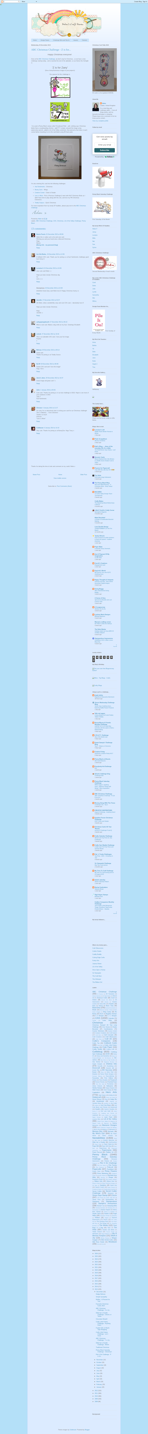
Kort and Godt (105, 1111)
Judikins (96, 1105)
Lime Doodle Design (101, 527)
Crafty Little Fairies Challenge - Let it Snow (102, 1333)
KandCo (97, 1109)
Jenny (94, 232)
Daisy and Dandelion (103, 1056)
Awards (75, 40)
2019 (96, 1273)
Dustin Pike (95, 1070)
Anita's (94, 1000)
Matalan (115, 1127)
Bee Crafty (109, 1009)
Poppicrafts (96, 1169)
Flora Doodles (103, 1080)
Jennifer (39, 300)
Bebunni (102, 1009)
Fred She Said (100, 1084)
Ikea (106, 1099)
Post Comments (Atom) (64, 486)
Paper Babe (98, 547)
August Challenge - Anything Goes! (105, 812)
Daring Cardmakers (101, 887)
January (99, 1387)
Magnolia (106, 1123)
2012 (96, 1390)
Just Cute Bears (106, 1105)
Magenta (112, 1121)
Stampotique (95, 1209)
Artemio (106, 1002)
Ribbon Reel (111, 1181)
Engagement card (100, 565)
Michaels (111, 1131)
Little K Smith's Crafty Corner (104, 510)
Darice (113, 1056)
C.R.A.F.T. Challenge (101, 735)
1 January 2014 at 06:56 (47, 390)
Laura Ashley (105, 1115)
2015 (96, 1284)
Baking (101, 1005)
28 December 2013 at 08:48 (49, 364)
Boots (101, 1013)
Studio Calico (96, 1213)
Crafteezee (39, 428)
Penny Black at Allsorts (102, 759)
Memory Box (97, 1131)
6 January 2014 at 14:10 (51, 428)
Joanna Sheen (96, 963)
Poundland (110, 1169)
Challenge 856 (99, 775)
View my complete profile (100, 121)
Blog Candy (107, 1012)
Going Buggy (99, 589)
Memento (112, 1129)
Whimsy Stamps (105, 1238)
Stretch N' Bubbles (109, 1211)
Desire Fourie (40, 234)
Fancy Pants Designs (107, 1074)
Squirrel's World (100, 570)
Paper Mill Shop (106, 1146)
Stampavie (95, 1201)
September (100, 1365)
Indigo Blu (113, 1099)
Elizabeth (95, 355)
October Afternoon (108, 1140)
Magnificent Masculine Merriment (104, 697)
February (99, 1384)
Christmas (60, 221)
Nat (93, 241)
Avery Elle (102, 1003)
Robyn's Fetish (96, 1183)
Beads (94, 1010)
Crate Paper (107, 1047)
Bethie (94, 345)
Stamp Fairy (96, 1199)
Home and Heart (110, 1097)
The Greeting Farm (102, 1221)
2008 (96, 1401)
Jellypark (112, 1101)
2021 (96, 1267)
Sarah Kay (113, 1185)
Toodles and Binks (108, 1229)
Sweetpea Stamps (105, 1215)
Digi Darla (103, 1060)
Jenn (93, 358)
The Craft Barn (97, 976)
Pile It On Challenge (108, 1163)
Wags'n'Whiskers (105, 1233)
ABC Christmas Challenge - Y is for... (103, 1339)
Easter (94, 1072)
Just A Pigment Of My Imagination (102, 555)
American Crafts (102, 998)
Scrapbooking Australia (109, 1189)
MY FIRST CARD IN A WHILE (103, 623)
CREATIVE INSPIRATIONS (103, 810)
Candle (94, 1020)
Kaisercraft (114, 1107)
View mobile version (60, 478)
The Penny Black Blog (102, 483)
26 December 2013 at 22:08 (54, 288)
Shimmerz (111, 1193)
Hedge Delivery (100, 1294)
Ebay (102, 1072)
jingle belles (99, 695)
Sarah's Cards (99, 1187)
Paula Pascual (97, 1152)
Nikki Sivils (97, 1140)
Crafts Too (95, 1043)
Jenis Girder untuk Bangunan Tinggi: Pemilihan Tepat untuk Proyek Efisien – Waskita (103, 907)
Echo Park (110, 1072)
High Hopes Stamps (101, 895)
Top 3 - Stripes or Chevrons (103, 746)
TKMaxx (97, 1217)
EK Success (107, 1070)
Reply (38, 248)
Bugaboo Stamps (111, 1014)
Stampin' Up (100, 1205)
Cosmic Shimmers (98, 1031)
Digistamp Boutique (109, 1061)
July (97, 1370)
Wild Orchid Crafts (107, 1240)
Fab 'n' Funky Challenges (103, 854)
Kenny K (94, 1111)
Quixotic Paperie (101, 1175)
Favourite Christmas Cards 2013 (102, 1305)
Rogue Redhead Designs (108, 1183)
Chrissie (39, 408)
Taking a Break (99, 889)
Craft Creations (97, 1037)
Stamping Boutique (100, 1207)
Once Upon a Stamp (98, 970)
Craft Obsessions (97, 948)
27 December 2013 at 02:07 (51, 300)
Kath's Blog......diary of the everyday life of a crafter (104, 447)
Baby (93, 1005)
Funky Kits (95, 960)
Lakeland (95, 1115)
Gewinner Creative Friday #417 (104, 753)
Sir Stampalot (96, 973)
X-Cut (98, 1244)
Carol (94, 282)
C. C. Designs (112, 1015)
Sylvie (94, 247)
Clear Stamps (106, 1027)
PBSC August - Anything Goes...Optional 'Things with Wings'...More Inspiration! (103, 786)
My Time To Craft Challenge (104, 871)
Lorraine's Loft (99, 430)
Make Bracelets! (100, 517)
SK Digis (94, 1185)
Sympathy (114, 1215)
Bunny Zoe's (39, 189)
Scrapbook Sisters (97, 1189)
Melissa (38, 350)
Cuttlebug (97, 1051)
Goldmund (73, 1430)
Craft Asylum (113, 1033)
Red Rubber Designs (111, 1179)
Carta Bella (107, 1020)
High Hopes (102, 1095)
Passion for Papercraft (102, 468)
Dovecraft (96, 1068)
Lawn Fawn (108, 1117)
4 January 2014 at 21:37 (50, 408)
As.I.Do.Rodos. (41, 254)
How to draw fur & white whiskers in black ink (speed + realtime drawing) (104, 539)
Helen (104, 103)
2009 (96, 1399)
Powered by (99, 157)
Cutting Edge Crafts (98, 957)
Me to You (97, 1129)
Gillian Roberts (97, 1086)
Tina (93, 367)
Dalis (94, 351)
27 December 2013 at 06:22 (58, 322)
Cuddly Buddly (97, 954)
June (98, 1373)
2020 (96, 1270)
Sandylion (103, 1185)
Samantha (95, 295)
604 (96, 768)
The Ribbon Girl (97, 982)
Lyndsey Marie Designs (102, 614)
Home (35, 40)
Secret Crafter (97, 1191)
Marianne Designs (109, 1125)
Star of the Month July (101, 737)
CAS (54, 221)
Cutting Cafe (110, 1049)
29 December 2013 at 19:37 (54, 378)
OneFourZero (113, 1142)
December (99, 1292)
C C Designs (99, 1015)
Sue (93, 244)
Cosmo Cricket (112, 1031)
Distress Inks (111, 1064)
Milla (93, 238)
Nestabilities (98, 1138)
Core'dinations (108, 1029)
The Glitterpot (96, 979)
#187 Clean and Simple (102, 821)
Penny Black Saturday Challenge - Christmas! (104, 1351)
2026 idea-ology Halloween (103, 477)
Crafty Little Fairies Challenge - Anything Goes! (103, 1323)
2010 (96, 1396)
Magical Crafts (96, 1123)
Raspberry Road (97, 1179)
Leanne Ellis (96, 1119)
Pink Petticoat (100, 1167)
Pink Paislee (113, 1165)
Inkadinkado (100, 1101)
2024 (96, 1259)
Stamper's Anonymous (107, 1203)
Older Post (83, 474)
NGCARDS (98, 492)
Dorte (94, 285)
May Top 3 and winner (101, 865)
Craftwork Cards (110, 1043)
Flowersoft (113, 1080)
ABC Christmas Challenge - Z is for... (103, 1309)
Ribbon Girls (98, 1181)
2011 (96, 1393)
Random (103, 1177)
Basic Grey (109, 1006)
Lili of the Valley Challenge (72, 221)
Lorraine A (39, 268)
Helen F (94, 229)
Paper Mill (95, 1146)
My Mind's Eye (98, 1133)
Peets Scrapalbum (101, 439)
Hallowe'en (109, 1086)
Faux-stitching (110, 1076)
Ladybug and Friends (107, 1113)
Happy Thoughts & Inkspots (104, 580)
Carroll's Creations (101, 563)
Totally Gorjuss (39, 202)
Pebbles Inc (110, 1152)
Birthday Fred (99, 896)
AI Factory (100, 994)
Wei (93, 298)
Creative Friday (100, 752)
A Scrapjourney (100, 607)
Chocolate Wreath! (101, 1319)
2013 (96, 1289)
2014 (96, 1286)
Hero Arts (111, 1092)
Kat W (38, 364)
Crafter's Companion (101, 1041)
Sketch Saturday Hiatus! (102, 881)
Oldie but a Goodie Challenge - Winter (102, 1343)
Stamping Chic (111, 1207)
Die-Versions (108, 1058)
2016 (96, 1281)
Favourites (95, 1078)
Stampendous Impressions (104, 638)
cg (93, 348)
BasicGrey (96, 1008)
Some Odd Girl (110, 1197)
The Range (103, 1223)
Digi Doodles (111, 1060)
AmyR (113, 997)
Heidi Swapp (107, 1090)
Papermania (106, 1150)
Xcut (103, 1244)
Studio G (107, 1213)
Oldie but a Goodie (98, 1142)
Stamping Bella (112, 1206)
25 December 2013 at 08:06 (54, 234)
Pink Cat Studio (101, 1165)
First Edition (108, 1078)
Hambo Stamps (97, 1088)
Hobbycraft (96, 1097)
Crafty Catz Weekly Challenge (104, 845)
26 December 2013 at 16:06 (52, 268)
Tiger (109, 1227)
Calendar (111, 1018)
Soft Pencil (100, 1197)
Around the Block (106, 999)
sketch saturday (100, 880)
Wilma (94, 301)
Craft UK (108, 1039)
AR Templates (110, 994)
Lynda (94, 292)
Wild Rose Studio (98, 1242)
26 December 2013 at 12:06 (55, 254)
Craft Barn (98, 1035)
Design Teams (45, 40)
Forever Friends (100, 1082)
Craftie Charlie (96, 951)
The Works (103, 1225)
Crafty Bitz (99, 1045)
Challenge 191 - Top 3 (101, 805)
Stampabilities (110, 1199)
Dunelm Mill (110, 1068)
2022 (96, 1264)
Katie (94, 361)
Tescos (105, 1219)
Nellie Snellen (107, 1135)
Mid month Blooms (100, 761)
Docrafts (100, 1066)
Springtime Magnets (101, 512)
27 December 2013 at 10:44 (50, 334)
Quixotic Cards (100, 457)
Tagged (106, 1217)
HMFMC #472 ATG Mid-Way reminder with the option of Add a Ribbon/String (104, 727)
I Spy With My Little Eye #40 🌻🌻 (105, 470)
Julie (38, 390)
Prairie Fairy (96, 1171)
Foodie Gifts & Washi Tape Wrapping (102, 1328)
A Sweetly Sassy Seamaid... (103, 548)
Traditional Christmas (102, 1347)
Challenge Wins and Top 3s (61, 40)
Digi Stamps (96, 1061)
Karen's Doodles (109, 1109)
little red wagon (100, 713)
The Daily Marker (100, 629)
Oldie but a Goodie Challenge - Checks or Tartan (103, 1314)
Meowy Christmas (100, 440)
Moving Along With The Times (105, 803)
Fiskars (94, 1080)
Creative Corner (40, 192)
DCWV (108, 1054)
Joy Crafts (114, 1103)
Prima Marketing (102, 1173)
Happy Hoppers (110, 1088)
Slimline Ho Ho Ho (100, 609)
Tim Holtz (98, 475)
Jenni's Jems (40, 378)
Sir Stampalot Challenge (103, 863)
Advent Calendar (96, 996)
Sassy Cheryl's (111, 1187)
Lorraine (94, 235)
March (98, 1381)
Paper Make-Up (109, 1144)
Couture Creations (100, 1033)
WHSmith (95, 1233)
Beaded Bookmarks (110, 1007)
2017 (96, 1278)
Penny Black (99, 1154)
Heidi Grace (96, 1090)
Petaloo (107, 1161)
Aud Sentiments (40, 186)
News (115, 1138)
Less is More (39, 195)
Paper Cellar (98, 1144)
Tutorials (84, 40)
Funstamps (110, 1084)
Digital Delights (97, 1064)
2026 (96, 1253)
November (99, 1359)
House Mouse (96, 1099)
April (98, 1379)
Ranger (111, 1177)
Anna (94, 342)
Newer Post (36, 474)
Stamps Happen (106, 1209)
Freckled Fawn (112, 1082)
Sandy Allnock (99, 536)
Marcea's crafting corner (103, 622)
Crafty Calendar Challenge (103, 836)
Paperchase (103, 1148)
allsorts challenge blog (102, 774)
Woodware (112, 1242)
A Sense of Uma (100, 598)
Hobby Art (112, 1095)
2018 (96, 1275)
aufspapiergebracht (42, 322)
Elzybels (94, 1074)
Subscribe (104, 150)
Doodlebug (110, 1066)
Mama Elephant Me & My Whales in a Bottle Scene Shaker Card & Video (104, 460)
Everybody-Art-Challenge (103, 766)
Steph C (95, 364)
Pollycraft (110, 1167)
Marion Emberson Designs (104, 1127)
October (99, 1362)
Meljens (104, 1129)
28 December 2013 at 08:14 (50, 350)
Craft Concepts (109, 1035)
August (98, 1368)
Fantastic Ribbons (97, 1076)
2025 (96, 1256)
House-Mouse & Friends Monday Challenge (103, 723)
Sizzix (114, 1195)
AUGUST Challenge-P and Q (103, 830)
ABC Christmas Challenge (47, 59)
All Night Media (107, 996)
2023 (96, 1262)
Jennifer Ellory (96, 1103)
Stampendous (111, 1201)
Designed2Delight (96, 1058)
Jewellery (106, 1103)
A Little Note (98, 557)
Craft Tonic (99, 1039)
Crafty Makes (99, 501)
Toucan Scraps (110, 1231)
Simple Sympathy (101, 1297)
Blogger (87, 1430)
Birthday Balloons (100, 616)
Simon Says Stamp (99, 1195)
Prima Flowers (111, 1171)
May (98, 1376)
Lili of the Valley (97, 966)
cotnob (38, 334)
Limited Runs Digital (102, 1121)
